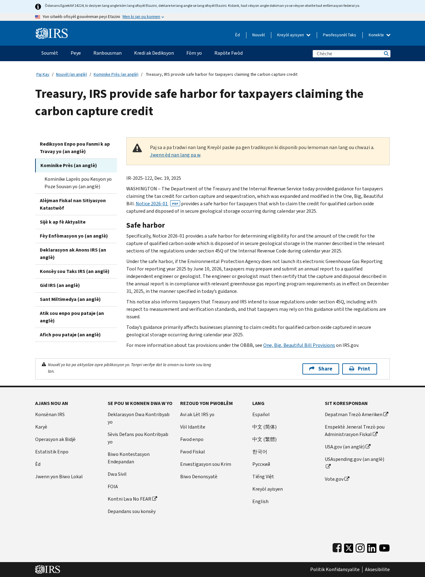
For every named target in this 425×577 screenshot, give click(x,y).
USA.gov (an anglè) (345, 446)
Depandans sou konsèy (132, 511)
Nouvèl (258, 35)
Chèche (386, 53)
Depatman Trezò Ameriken (353, 414)
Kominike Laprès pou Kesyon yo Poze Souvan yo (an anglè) (78, 183)
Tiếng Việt (263, 476)
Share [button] (325, 368)
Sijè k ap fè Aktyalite (63, 222)
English (260, 501)
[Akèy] (52, 31)
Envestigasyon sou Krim (205, 464)
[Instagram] (360, 547)
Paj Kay (42, 74)
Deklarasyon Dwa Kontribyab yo (139, 418)
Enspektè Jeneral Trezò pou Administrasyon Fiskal (355, 431)
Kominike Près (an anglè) (116, 74)
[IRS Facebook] (337, 547)
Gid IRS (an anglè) (60, 285)
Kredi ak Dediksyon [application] (154, 53)
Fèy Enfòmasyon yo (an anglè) (74, 236)
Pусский (261, 464)
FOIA (113, 486)
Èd (237, 35)
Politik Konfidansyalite (335, 569)
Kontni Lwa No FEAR (129, 499)
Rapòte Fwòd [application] (228, 53)
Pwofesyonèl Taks (339, 35)
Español (261, 414)
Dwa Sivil (117, 474)
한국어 (259, 451)
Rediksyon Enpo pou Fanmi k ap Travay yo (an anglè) (75, 148)
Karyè (41, 427)
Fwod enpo (191, 439)
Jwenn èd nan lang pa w (175, 155)
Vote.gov (334, 479)
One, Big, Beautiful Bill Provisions (299, 345)
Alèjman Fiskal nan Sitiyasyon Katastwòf (73, 204)
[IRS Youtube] (384, 547)
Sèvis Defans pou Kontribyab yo (138, 438)
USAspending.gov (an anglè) (354, 459)
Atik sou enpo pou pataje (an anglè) (72, 317)
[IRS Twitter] (348, 547)
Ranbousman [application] (107, 53)
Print (364, 368)
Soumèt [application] (49, 53)
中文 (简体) (264, 427)
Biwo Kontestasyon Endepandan (129, 458)
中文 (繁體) (264, 439)
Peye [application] (76, 53)
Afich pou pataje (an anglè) (70, 334)
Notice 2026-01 (157, 203)
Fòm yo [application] (194, 53)
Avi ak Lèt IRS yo (197, 414)
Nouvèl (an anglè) (71, 74)
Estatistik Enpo (51, 451)
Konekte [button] (377, 35)
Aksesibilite (377, 569)
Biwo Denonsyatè (198, 476)
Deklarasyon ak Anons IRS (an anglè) (73, 254)
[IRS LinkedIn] (371, 547)
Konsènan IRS (50, 414)
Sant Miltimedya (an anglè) (70, 299)
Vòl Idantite (192, 427)
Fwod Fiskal (192, 451)
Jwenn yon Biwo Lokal (59, 476)
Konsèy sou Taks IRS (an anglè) (75, 271)
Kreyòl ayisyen (291, 35)
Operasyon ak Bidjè (55, 439)
